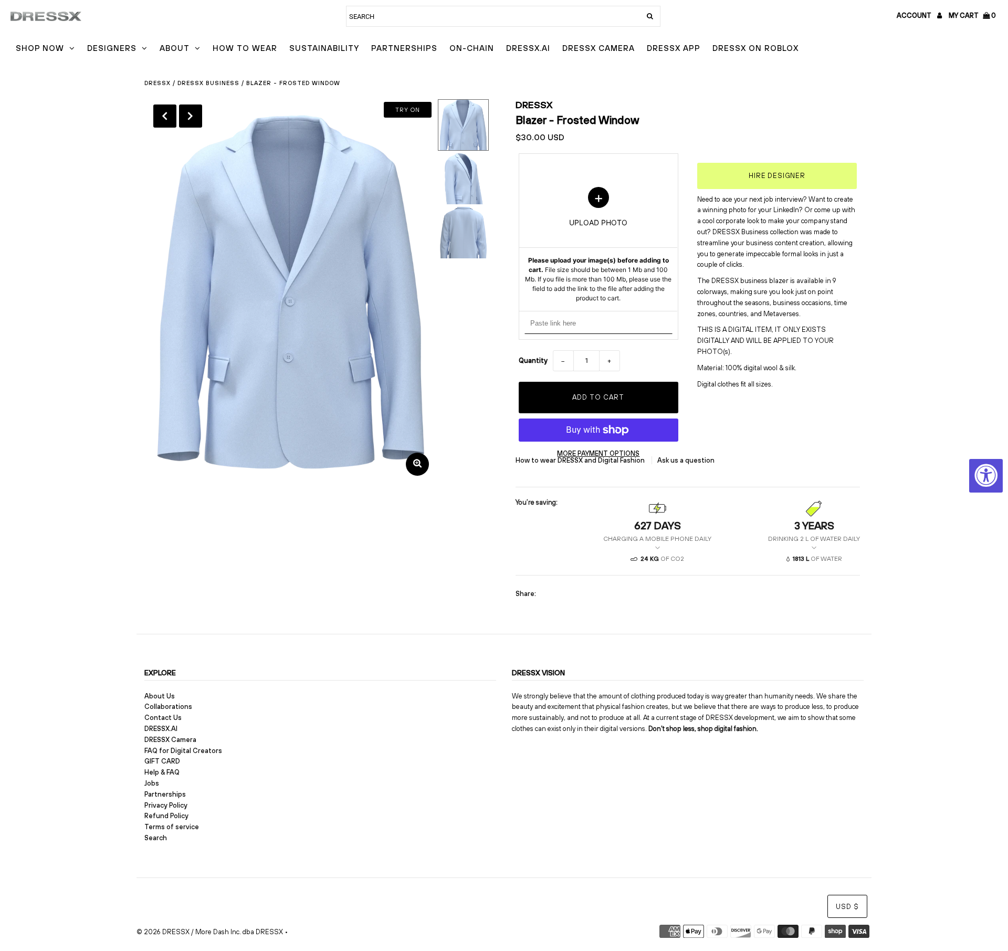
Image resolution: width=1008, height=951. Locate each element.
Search (155, 838)
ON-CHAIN (471, 48)
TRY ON (407, 110)
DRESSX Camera (598, 48)
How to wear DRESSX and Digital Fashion (581, 460)
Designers (111, 48)
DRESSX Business (208, 83)
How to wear (245, 48)
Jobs (151, 783)
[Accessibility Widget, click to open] (986, 476)
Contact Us (163, 718)
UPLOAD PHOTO (598, 244)
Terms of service (171, 827)
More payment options (598, 453)
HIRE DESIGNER (777, 176)
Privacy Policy (165, 805)
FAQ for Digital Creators (183, 751)
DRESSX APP (673, 48)
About (175, 48)
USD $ (847, 907)
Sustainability (324, 48)
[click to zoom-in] (417, 464)
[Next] (190, 116)
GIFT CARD (162, 761)
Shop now (40, 48)
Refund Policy (166, 816)
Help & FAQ (162, 772)
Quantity (533, 360)
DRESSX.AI (528, 48)
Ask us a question (686, 460)
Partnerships (404, 48)
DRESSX (534, 104)
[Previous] (164, 116)
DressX (157, 83)
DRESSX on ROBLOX (755, 48)
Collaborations (168, 706)
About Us (159, 696)
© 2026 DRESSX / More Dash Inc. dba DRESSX (209, 932)
